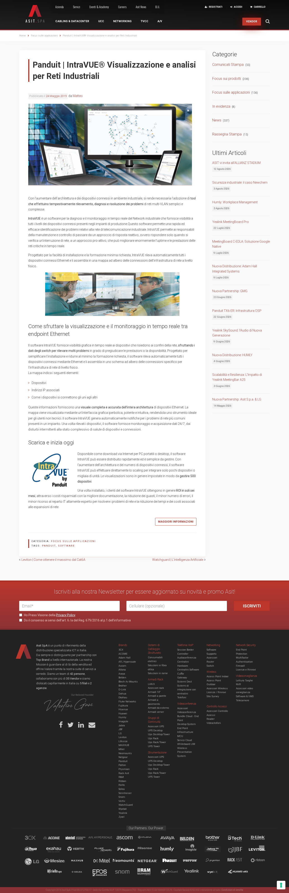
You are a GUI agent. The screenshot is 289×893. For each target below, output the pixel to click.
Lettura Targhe (244, 680)
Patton (122, 765)
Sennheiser (125, 793)
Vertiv (122, 801)
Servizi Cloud (184, 740)
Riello (122, 785)
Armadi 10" (154, 692)
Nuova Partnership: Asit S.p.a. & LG (236, 399)
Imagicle (123, 721)
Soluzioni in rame (158, 673)
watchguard (170, 872)
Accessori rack (156, 688)
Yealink (123, 813)
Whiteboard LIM (186, 744)
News (216, 120)
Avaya (122, 673)
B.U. (157, 7)
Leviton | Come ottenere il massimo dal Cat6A (53, 559)
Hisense (123, 709)
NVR (238, 684)
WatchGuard (126, 804)
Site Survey (213, 696)
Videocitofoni (214, 723)
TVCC (144, 21)
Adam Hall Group (79, 838)
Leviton (123, 737)
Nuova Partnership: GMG (229, 291)
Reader (210, 719)
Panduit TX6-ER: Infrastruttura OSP (236, 311)
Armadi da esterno (158, 707)
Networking (122, 21)
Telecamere (242, 700)
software (66, 545)
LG (120, 733)
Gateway (182, 677)
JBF (121, 729)
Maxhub (79, 861)
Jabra (122, 725)
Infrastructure (185, 732)
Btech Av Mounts (128, 681)
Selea (122, 789)
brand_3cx (34, 838)
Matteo (78, 96)
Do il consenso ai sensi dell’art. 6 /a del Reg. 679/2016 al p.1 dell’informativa (77, 620)
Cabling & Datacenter (72, 21)
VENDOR (251, 21)
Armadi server (156, 712)
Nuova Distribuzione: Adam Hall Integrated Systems (234, 268)
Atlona (122, 669)
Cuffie (180, 673)
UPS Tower (154, 746)
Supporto (211, 653)
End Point (182, 728)
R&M (121, 777)
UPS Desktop (155, 730)
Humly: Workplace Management (235, 202)
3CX (121, 649)
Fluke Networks (127, 701)
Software (211, 649)
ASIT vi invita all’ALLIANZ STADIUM (236, 163)
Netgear (123, 757)
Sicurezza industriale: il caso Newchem (240, 182)
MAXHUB (124, 745)
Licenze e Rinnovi (246, 669)
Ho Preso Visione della (49, 615)
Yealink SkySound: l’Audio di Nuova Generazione (237, 333)
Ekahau (123, 697)
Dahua (122, 693)
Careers (122, 7)
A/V (159, 21)
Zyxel (121, 816)
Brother (123, 685)
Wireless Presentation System (184, 752)
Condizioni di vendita (232, 890)
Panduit (123, 761)
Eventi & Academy (99, 7)
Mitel (121, 749)
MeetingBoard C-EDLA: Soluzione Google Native (241, 244)
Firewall (240, 665)
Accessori (212, 657)
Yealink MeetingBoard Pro (230, 222)
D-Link (122, 689)
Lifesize (123, 741)
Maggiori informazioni (175, 521)
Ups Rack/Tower (157, 742)
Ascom (122, 665)
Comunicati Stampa (228, 64)
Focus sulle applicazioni (73, 541)
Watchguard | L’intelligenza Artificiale (177, 559)
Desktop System (186, 724)
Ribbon (122, 781)
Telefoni (181, 697)
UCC (101, 21)
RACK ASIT (238, 861)
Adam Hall (125, 657)
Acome (57, 838)
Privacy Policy (65, 615)
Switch (210, 665)
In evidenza (221, 106)
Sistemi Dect (184, 681)
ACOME (123, 653)
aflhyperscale (102, 838)
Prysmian (124, 769)
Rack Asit (124, 773)
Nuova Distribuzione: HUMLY (232, 355)
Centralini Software (188, 669)
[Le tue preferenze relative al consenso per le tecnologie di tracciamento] (281, 885)
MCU (180, 736)
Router (210, 661)
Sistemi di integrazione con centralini (186, 689)
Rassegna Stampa (227, 134)
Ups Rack (153, 738)
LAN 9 (151, 684)
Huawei (123, 713)
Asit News (141, 7)
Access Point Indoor (217, 676)
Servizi (76, 7)
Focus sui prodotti (226, 78)
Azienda (59, 7)
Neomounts (125, 753)
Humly (122, 717)
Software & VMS (245, 696)
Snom (122, 797)
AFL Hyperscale (127, 661)
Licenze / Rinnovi (216, 692)
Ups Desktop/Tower (159, 734)
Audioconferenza (186, 657)
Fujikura (123, 705)
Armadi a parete (157, 695)
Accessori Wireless (217, 688)
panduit (49, 545)
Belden (122, 677)
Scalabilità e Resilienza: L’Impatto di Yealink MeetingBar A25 (237, 377)
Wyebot (123, 809)
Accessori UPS (156, 726)
